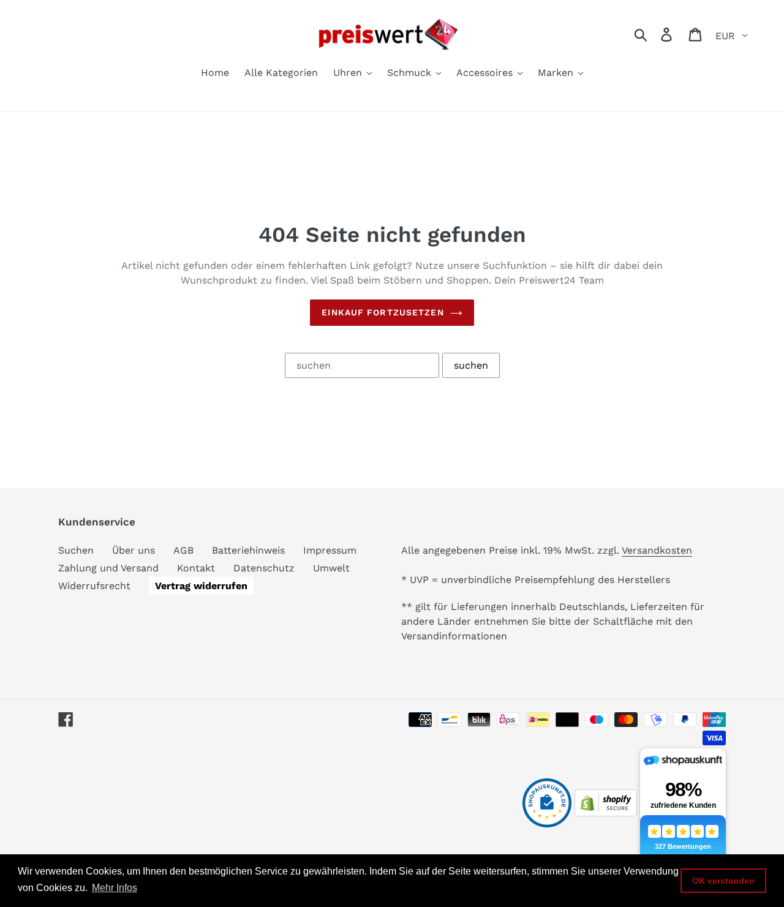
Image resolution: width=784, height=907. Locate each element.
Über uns (133, 550)
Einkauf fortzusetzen (382, 312)
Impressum (329, 550)
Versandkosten (657, 550)
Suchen (76, 550)
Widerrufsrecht (94, 586)
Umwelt (331, 568)
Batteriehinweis (248, 550)
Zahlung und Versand (108, 568)
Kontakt (196, 568)
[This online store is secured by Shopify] (606, 813)
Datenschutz (264, 568)
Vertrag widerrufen (201, 586)
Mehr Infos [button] (114, 888)
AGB (183, 550)
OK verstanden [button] (723, 881)
